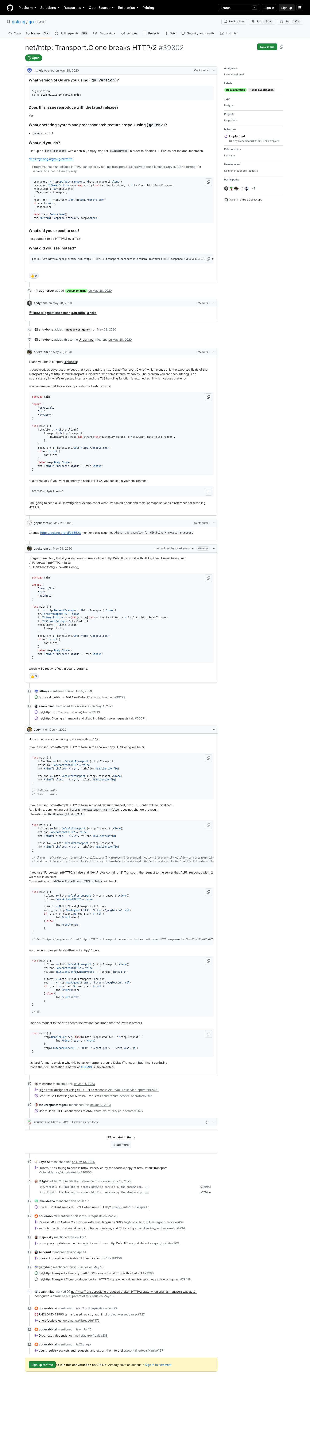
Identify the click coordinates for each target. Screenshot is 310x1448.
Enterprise (126, 7)
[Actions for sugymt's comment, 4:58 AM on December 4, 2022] (213, 730)
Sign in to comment (158, 1365)
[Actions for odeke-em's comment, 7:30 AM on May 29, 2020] (213, 548)
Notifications (236, 21)
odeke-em (41, 352)
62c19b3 (205, 1186)
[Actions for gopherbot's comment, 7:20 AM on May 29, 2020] (213, 523)
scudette (40, 1122)
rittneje (38, 70)
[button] (208, 182)
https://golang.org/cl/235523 (60, 532)
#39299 (86, 1067)
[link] (44, 290)
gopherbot (41, 523)
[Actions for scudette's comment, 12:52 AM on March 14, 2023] (213, 1122)
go (31, 21)
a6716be (205, 1192)
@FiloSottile (37, 312)
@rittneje (70, 361)
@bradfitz (78, 312)
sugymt (39, 729)
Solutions (48, 7)
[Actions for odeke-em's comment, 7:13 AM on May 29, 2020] (213, 352)
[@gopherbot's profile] (29, 523)
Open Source (99, 7)
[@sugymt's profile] (29, 729)
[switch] (34, 276)
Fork (263, 21)
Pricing (148, 7)
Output (43, 133)
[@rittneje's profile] (29, 70)
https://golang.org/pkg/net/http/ (51, 159)
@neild (91, 312)
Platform (26, 7)
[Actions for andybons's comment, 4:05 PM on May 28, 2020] (213, 303)
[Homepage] (10, 7)
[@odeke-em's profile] (29, 352)
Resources (72, 7)
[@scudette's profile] (29, 1122)
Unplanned (86, 339)
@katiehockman (58, 312)
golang (18, 21)
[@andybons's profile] (29, 303)
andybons (41, 303)
